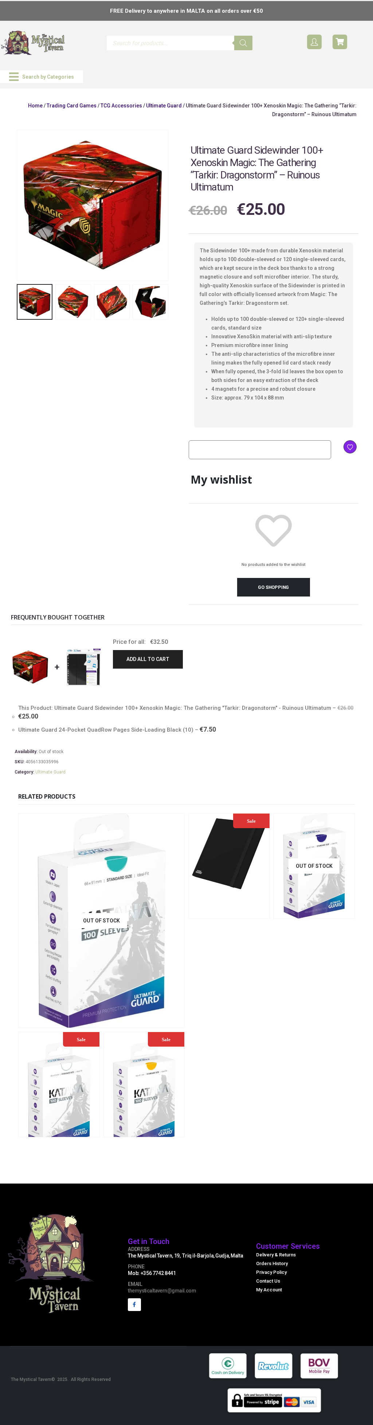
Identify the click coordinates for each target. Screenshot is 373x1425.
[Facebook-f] (134, 1304)
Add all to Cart (147, 659)
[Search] (243, 43)
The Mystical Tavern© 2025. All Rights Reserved (61, 1379)
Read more (143, 1021)
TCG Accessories (121, 106)
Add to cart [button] (249, 912)
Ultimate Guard (164, 106)
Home (35, 106)
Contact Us (268, 1281)
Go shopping (273, 587)
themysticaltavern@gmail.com (162, 1291)
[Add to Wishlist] (350, 446)
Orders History (272, 1263)
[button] (41, 76)
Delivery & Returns (276, 1254)
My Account (269, 1289)
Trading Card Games (72, 106)
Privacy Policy (271, 1272)
